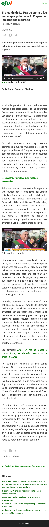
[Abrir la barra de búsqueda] (43, 3)
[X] (16, 35)
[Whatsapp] (4, 35)
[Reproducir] (5, 78)
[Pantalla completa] (44, 78)
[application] (24, 68)
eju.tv (4, 82)
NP (19, 23)
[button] (24, 67)
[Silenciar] (41, 78)
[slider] (22, 78)
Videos (13, 23)
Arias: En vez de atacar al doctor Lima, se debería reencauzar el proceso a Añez (24, 353)
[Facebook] (10, 35)
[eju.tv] (6, 3)
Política (5, 23)
